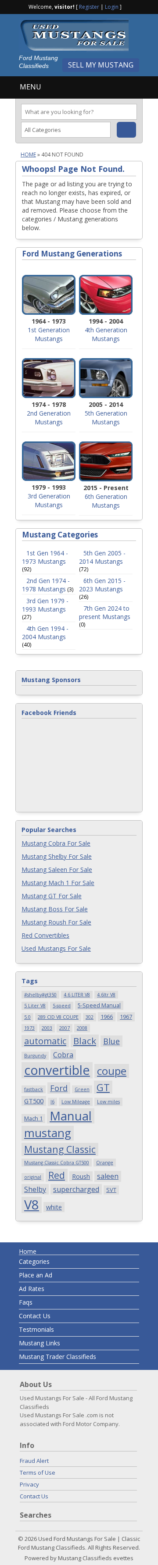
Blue (111, 1040)
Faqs (25, 1302)
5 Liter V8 (35, 1006)
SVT (111, 1190)
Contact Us (34, 1316)
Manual (71, 1116)
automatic (45, 1041)
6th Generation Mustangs (106, 500)
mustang (47, 1133)
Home (28, 154)
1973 (29, 1028)
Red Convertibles (45, 935)
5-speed (62, 1006)
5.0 (27, 1017)
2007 (64, 1028)
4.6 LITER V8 (77, 995)
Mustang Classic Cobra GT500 (56, 1163)
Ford (59, 1087)
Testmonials (36, 1329)
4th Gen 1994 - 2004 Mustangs (45, 632)
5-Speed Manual (99, 1005)
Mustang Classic (60, 1149)
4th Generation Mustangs (106, 334)
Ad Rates (31, 1288)
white (54, 1206)
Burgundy (35, 1056)
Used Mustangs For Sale (56, 948)
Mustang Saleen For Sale (57, 869)
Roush (81, 1176)
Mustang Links (39, 1343)
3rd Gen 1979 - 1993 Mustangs (45, 605)
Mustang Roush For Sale (56, 922)
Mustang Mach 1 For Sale (58, 883)
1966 (107, 1017)
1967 (126, 1017)
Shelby (35, 1189)
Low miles (108, 1102)
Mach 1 (33, 1118)
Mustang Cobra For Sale (56, 843)
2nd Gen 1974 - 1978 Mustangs (46, 584)
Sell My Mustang (100, 65)
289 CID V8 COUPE (58, 1017)
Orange (104, 1163)
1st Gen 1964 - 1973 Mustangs (45, 557)
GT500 (33, 1100)
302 (89, 1017)
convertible (57, 1070)
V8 (31, 1205)
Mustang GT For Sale (52, 896)
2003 (47, 1028)
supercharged (76, 1189)
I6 (52, 1102)
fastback (33, 1089)
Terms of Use (37, 1472)
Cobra (63, 1055)
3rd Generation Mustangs (49, 500)
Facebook (129, 6)
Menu (30, 87)
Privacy (29, 1484)
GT (103, 1087)
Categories (34, 1261)
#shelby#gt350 (40, 995)
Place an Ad (35, 1275)
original (32, 1177)
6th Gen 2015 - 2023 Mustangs (102, 584)
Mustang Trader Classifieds (57, 1356)
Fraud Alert (34, 1461)
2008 (82, 1028)
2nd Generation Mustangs (49, 417)
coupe (111, 1071)
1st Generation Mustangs (49, 334)
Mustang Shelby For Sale (57, 856)
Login (111, 7)
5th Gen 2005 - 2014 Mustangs (102, 557)
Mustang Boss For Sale (55, 909)
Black (84, 1041)
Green (82, 1089)
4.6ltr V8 (106, 995)
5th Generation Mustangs (106, 417)
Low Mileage (75, 1102)
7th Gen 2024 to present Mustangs (104, 612)
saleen (107, 1176)
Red (56, 1175)
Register (89, 7)
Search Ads (126, 130)
